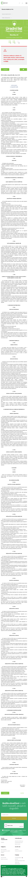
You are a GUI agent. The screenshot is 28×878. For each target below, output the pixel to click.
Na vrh (22, 793)
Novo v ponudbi (3, 849)
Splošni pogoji (17, 863)
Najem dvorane (17, 844)
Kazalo (5, 69)
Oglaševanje (17, 862)
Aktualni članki (3, 857)
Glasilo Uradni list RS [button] (6, 14)
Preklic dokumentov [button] (6, 17)
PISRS (6, 61)
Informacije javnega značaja (20, 860)
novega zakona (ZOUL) (12, 868)
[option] (14, 35)
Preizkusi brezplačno (18, 850)
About (20, 857)
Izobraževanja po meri (19, 842)
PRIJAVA (14, 818)
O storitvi (16, 849)
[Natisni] (23, 69)
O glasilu (2, 842)
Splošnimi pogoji (14, 830)
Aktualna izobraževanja (19, 841)
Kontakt (16, 859)
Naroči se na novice (4, 859)
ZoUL (9, 57)
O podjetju (17, 857)
